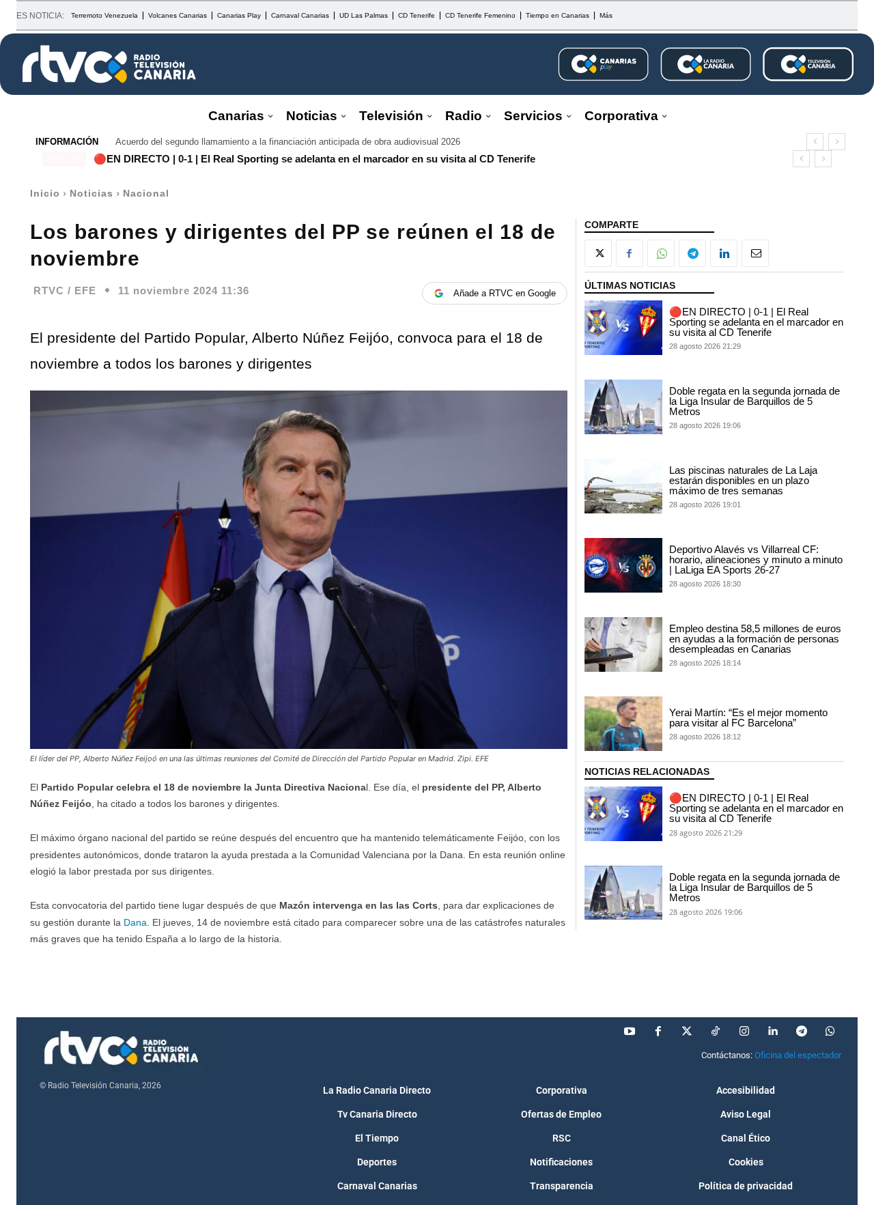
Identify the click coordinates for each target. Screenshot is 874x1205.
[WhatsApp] (661, 253)
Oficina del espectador (798, 1055)
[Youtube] (629, 1032)
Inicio (45, 193)
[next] (836, 141)
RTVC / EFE (64, 290)
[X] (598, 253)
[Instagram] (744, 1032)
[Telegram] (692, 253)
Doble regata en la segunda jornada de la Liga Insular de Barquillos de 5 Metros (754, 401)
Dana (134, 922)
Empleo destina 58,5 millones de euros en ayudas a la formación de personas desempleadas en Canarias (755, 639)
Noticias (91, 193)
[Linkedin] (723, 253)
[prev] (814, 141)
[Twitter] (687, 1032)
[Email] (755, 253)
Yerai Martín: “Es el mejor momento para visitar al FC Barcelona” (748, 717)
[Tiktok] (716, 1032)
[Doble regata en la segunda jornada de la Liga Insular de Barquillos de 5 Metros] (623, 407)
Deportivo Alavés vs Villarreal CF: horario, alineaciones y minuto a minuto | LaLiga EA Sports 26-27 (756, 559)
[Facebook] (629, 253)
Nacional (146, 193)
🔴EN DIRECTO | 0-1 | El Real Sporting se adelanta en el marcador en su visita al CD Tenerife (314, 159)
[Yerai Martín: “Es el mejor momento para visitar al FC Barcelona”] (623, 723)
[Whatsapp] (830, 1032)
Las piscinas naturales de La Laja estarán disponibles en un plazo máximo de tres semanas (743, 480)
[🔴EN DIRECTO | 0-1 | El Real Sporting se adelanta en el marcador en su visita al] (623, 327)
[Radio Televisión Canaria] (109, 64)
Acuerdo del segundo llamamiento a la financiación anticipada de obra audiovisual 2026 (287, 142)
